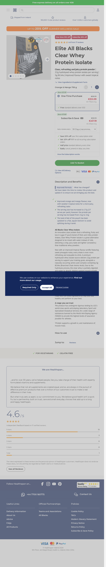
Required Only (29, 287)
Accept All (47, 287)
